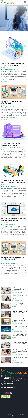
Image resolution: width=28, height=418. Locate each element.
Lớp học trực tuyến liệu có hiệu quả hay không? (20, 311)
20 (11, 282)
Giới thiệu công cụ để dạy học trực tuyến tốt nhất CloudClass (20, 335)
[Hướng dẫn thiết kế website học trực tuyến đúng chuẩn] (6, 321)
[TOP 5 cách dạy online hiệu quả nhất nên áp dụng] (6, 352)
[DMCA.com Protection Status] (5, 396)
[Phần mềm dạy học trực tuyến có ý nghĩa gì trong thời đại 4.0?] (6, 290)
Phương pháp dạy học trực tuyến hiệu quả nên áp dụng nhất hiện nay (20, 342)
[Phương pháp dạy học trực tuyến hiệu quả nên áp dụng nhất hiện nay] (6, 344)
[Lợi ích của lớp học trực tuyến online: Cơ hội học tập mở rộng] (6, 360)
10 (8, 282)
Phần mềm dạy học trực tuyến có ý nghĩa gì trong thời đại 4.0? (20, 288)
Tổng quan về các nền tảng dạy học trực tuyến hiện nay (12, 144)
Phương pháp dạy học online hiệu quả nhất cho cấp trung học (20, 296)
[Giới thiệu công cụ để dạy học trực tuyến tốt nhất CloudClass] (6, 337)
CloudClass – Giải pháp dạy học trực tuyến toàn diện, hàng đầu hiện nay (13, 182)
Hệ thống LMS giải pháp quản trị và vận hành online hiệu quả (13, 219)
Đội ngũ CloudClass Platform (10, 69)
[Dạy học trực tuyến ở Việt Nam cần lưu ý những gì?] (6, 306)
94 (22, 282)
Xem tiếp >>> (4, 81)
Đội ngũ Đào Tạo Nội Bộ (18, 147)
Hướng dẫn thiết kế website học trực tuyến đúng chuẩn (20, 319)
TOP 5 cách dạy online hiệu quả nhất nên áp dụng (20, 350)
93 (19, 282)
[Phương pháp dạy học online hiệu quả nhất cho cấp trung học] (6, 298)
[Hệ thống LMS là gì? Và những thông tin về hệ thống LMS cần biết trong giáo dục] (6, 329)
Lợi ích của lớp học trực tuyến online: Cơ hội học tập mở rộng (20, 358)
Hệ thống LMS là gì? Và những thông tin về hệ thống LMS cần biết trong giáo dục (20, 327)
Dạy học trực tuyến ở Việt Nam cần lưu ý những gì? (20, 304)
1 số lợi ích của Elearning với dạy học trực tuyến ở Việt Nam (12, 64)
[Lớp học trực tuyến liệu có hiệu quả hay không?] (6, 313)
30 (14, 282)
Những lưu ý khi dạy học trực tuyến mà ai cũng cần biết (13, 259)
